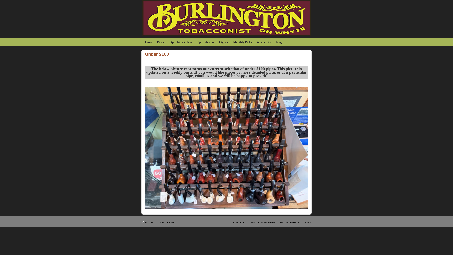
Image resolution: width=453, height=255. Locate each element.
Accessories (263, 42)
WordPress (293, 222)
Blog (279, 42)
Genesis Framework (270, 222)
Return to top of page (160, 222)
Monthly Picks (242, 42)
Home (149, 42)
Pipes (159, 42)
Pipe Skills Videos (180, 42)
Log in (307, 222)
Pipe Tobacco (204, 42)
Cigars (222, 42)
